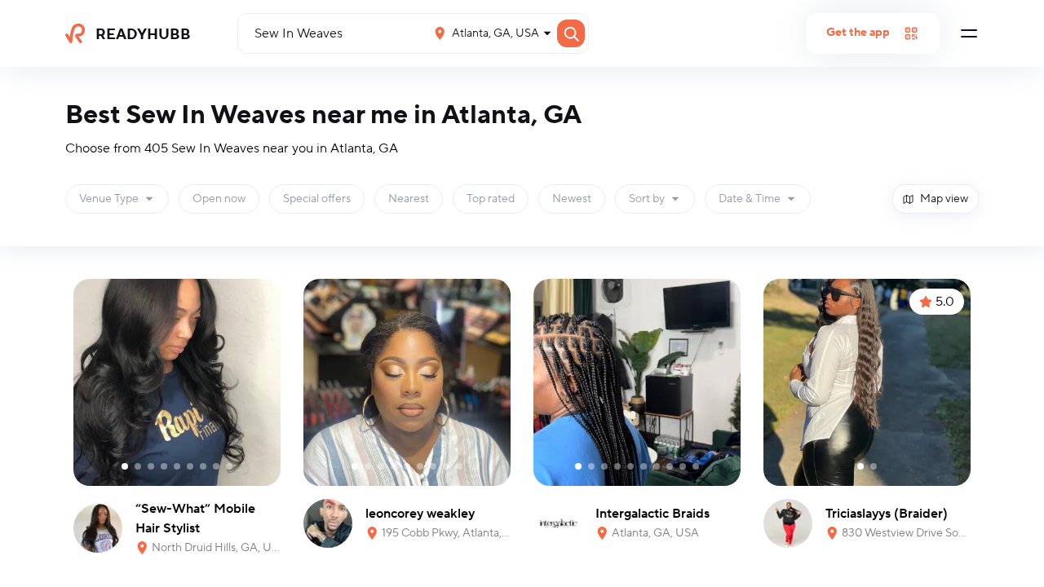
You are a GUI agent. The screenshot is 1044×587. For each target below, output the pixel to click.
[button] (117, 199)
